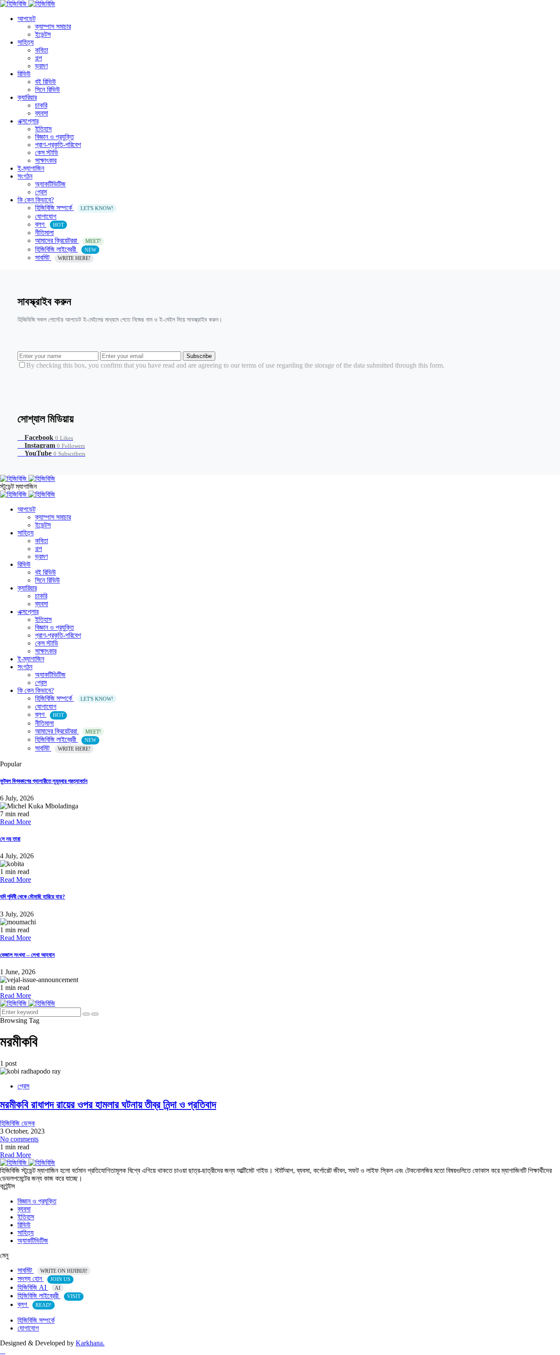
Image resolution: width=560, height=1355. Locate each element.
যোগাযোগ (45, 216)
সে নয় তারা (10, 838)
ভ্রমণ (41, 66)
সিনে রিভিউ (47, 89)
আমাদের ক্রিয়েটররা (68, 240)
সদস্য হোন (44, 1278)
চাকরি (41, 105)
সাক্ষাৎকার (45, 160)
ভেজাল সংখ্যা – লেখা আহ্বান (27, 954)
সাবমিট (63, 257)
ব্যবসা (41, 113)
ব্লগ (49, 224)
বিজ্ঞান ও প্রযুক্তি (54, 136)
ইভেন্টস (43, 34)
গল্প (38, 58)
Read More (15, 821)
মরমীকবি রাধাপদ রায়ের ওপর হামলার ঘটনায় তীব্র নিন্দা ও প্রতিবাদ (108, 1104)
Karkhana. (90, 1343)
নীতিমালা (44, 232)
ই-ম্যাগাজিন (31, 168)
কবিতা (41, 50)
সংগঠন (25, 176)
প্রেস (41, 192)
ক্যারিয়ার (27, 97)
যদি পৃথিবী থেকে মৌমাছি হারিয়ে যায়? (32, 896)
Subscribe (199, 356)
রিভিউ (24, 73)
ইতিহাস (43, 129)
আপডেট (26, 18)
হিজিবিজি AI (39, 1287)
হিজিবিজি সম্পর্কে (74, 207)
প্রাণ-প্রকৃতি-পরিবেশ (58, 144)
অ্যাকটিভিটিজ (50, 184)
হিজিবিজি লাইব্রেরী (65, 249)
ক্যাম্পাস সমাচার (53, 26)
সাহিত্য (26, 42)
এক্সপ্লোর (28, 121)
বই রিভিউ (45, 81)
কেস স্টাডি (46, 152)
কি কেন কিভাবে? (36, 200)
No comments (19, 1139)
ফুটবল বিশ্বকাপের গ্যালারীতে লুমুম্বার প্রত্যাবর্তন (44, 781)
